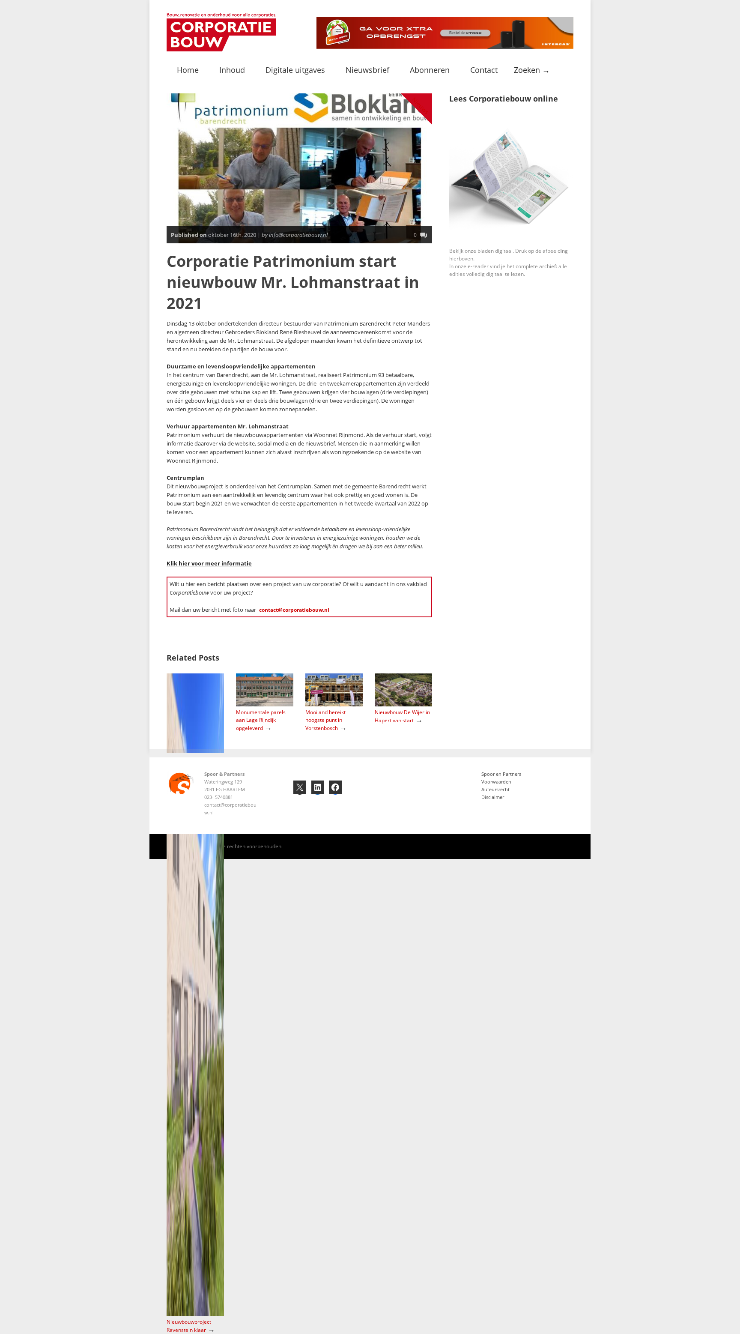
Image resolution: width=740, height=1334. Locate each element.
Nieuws (420, 105)
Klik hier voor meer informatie (209, 563)
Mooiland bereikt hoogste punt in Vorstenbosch (325, 720)
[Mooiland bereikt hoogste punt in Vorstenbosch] (334, 704)
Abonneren (430, 70)
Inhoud (232, 70)
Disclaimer (492, 797)
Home (188, 70)
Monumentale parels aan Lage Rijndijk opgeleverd (261, 720)
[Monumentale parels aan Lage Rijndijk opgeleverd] (264, 704)
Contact (484, 70)
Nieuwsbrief (367, 70)
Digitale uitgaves (295, 70)
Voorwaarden (496, 781)
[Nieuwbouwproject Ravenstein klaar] (195, 1314)
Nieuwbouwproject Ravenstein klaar (189, 1326)
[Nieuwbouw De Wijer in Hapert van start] (403, 704)
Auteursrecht (495, 789)
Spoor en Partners (501, 774)
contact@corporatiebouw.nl (294, 609)
